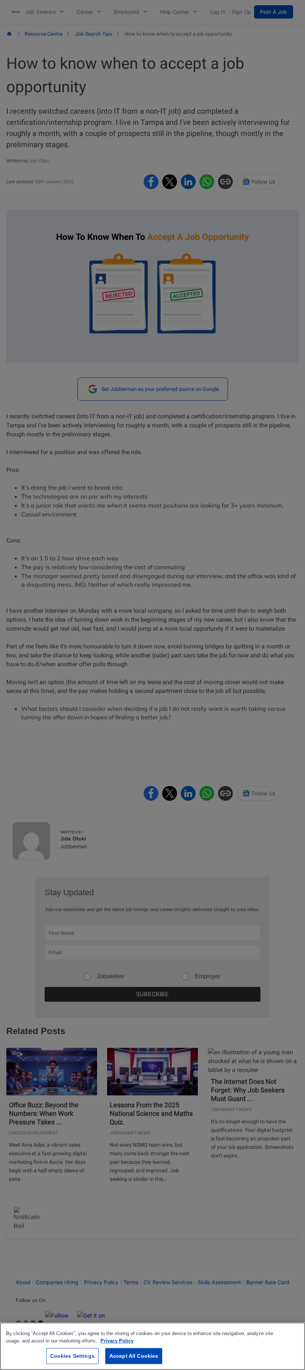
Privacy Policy (117, 1341)
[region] (152, 1346)
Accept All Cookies (133, 1356)
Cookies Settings (72, 1356)
